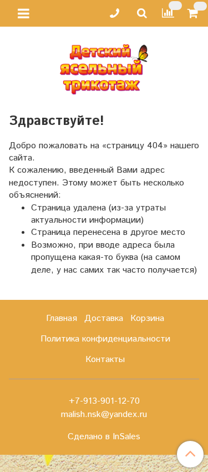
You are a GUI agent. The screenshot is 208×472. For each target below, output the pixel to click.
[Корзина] (194, 14)
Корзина (147, 318)
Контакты (105, 359)
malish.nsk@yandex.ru (104, 414)
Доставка (103, 318)
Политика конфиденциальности (105, 339)
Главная (61, 318)
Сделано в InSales (104, 437)
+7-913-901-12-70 (104, 401)
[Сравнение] (168, 13)
